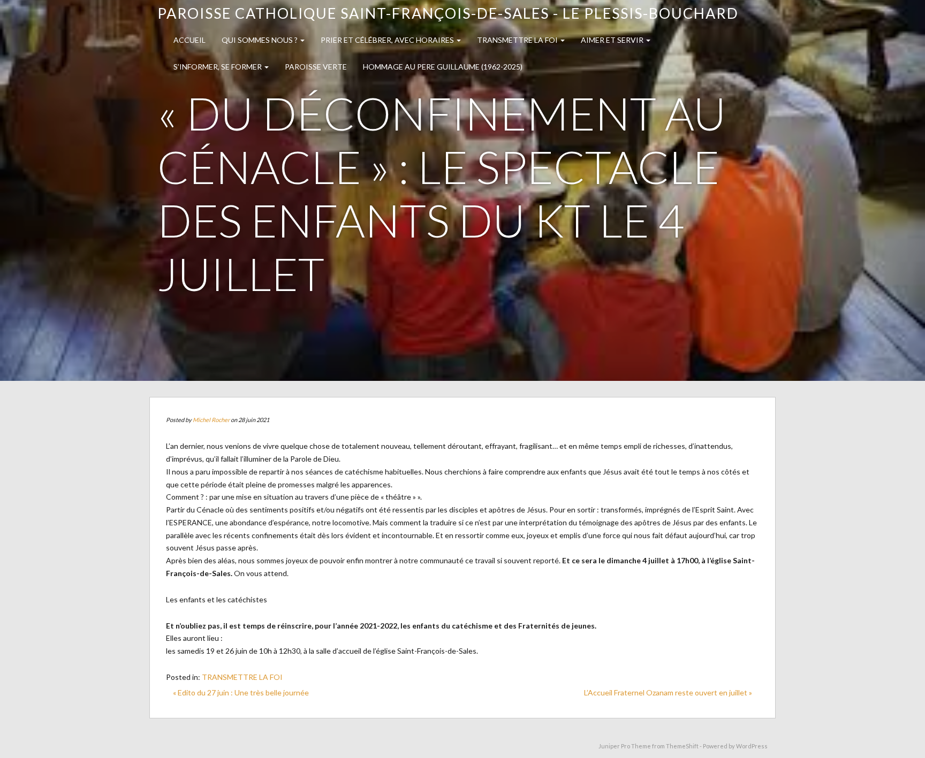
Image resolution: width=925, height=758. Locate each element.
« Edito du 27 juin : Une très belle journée (241, 692)
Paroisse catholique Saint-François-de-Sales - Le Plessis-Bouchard (448, 13)
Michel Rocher (211, 419)
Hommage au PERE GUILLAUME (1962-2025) (442, 66)
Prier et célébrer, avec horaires (388, 39)
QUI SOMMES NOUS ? (260, 39)
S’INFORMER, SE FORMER (218, 66)
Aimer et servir (613, 39)
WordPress (752, 745)
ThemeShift (682, 745)
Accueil (189, 39)
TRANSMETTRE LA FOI (518, 39)
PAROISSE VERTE (316, 66)
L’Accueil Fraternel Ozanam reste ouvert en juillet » (668, 692)
